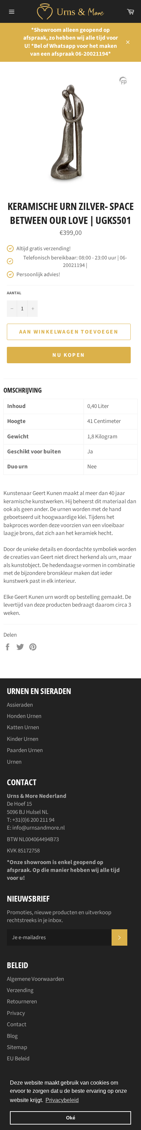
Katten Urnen (23, 727)
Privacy (16, 1013)
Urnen (14, 762)
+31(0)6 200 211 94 (33, 820)
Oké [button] (70, 1117)
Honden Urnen (24, 716)
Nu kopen (68, 355)
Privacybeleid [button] (62, 1100)
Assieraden (20, 705)
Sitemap (17, 1047)
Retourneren (22, 1002)
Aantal (14, 293)
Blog (12, 1036)
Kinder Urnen (22, 739)
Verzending (20, 990)
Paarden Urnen (25, 750)
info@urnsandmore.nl (38, 828)
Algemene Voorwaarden (35, 979)
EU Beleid (18, 1059)
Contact (16, 1024)
